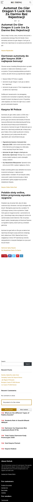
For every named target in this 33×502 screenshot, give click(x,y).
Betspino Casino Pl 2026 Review (10, 382)
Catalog (3, 492)
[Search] (30, 2)
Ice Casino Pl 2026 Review (8, 385)
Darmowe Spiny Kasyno (8, 248)
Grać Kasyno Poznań (12, 443)
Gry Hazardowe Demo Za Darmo (11, 250)
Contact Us (4, 474)
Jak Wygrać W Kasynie (7, 380)
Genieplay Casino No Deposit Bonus (11, 377)
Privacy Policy (11, 474)
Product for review (6, 485)
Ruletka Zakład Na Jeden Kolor (10, 375)
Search (3, 361)
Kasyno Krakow (10, 449)
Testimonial (4, 500)
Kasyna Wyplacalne (7, 50)
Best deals (4, 490)
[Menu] (2, 2)
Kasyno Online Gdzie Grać (9, 187)
